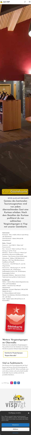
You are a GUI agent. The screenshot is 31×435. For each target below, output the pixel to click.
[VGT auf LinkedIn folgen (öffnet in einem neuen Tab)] (15, 383)
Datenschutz (15, 432)
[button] (28, 413)
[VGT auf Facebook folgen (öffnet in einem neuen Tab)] (18, 383)
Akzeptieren (15, 425)
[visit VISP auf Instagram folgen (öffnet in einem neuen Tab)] (11, 383)
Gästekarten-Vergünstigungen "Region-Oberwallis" (14, 354)
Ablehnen (15, 429)
